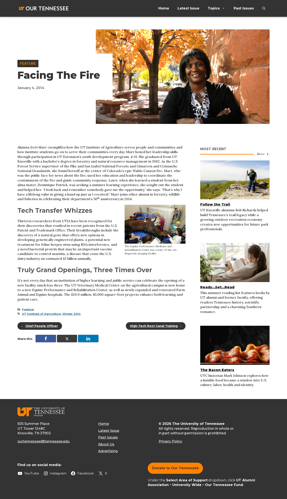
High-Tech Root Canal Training (154, 326)
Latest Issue (188, 8)
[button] (264, 8)
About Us (106, 444)
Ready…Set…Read (217, 287)
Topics (214, 8)
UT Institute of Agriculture (41, 313)
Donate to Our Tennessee (175, 468)
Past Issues (244, 8)
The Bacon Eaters (217, 370)
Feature (28, 64)
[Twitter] (67, 338)
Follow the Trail (215, 204)
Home (163, 8)
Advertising (108, 451)
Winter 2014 (71, 313)
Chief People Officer (41, 326)
